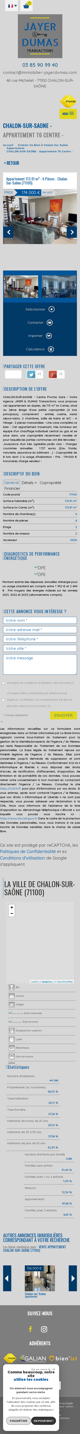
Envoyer (63, 715)
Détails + (29, 482)
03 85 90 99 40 (40, 65)
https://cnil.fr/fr (10, 788)
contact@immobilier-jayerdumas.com (40, 72)
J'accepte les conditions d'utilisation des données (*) (40, 682)
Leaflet (34, 981)
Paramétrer (18, 1421)
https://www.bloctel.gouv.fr (18, 818)
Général (11, 482)
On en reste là (40, 1369)
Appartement (15, 148)
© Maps (46, 981)
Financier (12, 488)
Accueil (8, 145)
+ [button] (11, 907)
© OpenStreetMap (64, 981)
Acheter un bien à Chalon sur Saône (43, 145)
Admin (69, 1406)
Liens (61, 1406)
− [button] (11, 913)
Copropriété (50, 482)
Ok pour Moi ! (43, 1421)
